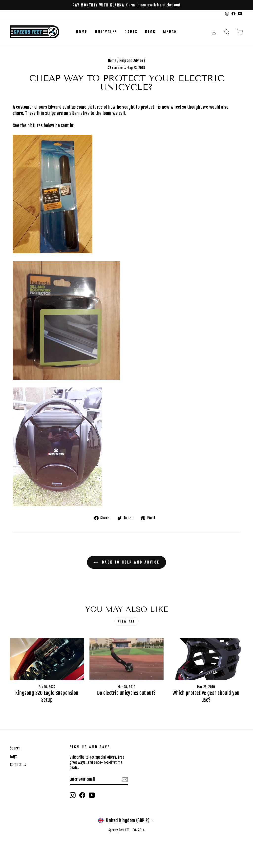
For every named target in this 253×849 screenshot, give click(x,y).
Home (81, 31)
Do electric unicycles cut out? (126, 693)
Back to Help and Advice (130, 562)
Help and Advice (131, 60)
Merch (170, 31)
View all (126, 621)
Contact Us (18, 764)
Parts (131, 31)
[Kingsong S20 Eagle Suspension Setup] (47, 659)
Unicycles (106, 31)
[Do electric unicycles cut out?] (126, 659)
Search (15, 748)
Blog (150, 31)
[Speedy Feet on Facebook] (82, 795)
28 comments (117, 68)
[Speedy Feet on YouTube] (92, 795)
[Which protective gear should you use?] (206, 659)
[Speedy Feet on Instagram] (73, 795)
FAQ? (13, 756)
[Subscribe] (125, 779)
